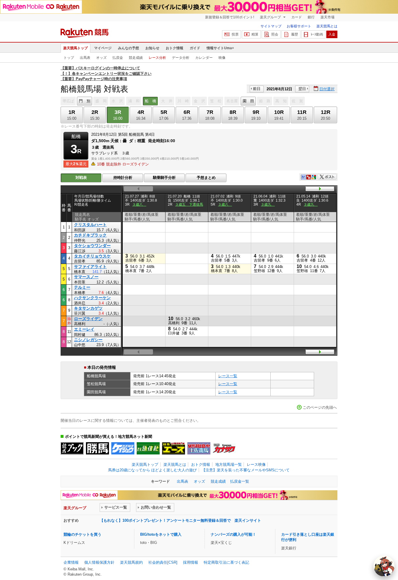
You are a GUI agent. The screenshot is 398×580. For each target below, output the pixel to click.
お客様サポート (299, 26)
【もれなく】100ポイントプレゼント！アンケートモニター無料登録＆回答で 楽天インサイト (180, 520)
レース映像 (256, 464)
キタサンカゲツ (88, 308)
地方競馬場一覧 (228, 464)
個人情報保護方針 (99, 562)
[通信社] (148, 448)
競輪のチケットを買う (82, 534)
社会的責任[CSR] (162, 562)
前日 (256, 89)
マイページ (103, 48)
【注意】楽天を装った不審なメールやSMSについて (246, 470)
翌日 (302, 89)
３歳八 (139, 204)
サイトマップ (270, 26)
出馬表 (85, 58)
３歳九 (268, 204)
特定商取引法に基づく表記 (226, 562)
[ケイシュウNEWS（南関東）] (122, 448)
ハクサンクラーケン (92, 297)
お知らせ (152, 48)
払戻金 (117, 58)
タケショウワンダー (92, 245)
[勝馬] (97, 448)
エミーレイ (84, 329)
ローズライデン (88, 318)
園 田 (248, 101)
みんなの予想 (128, 48)
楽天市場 (327, 17)
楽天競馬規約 (131, 562)
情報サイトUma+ (220, 48)
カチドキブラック (90, 235)
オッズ (101, 58)
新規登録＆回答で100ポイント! (229, 17)
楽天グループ (271, 17)
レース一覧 (227, 376)
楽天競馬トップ (75, 48)
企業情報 (71, 562)
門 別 (84, 101)
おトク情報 (174, 48)
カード (296, 17)
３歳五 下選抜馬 (189, 204)
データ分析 (180, 58)
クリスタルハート (90, 224)
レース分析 (157, 58)
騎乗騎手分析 (164, 177)
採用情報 (190, 562)
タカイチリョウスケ (92, 256)
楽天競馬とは (326, 26)
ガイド (195, 48)
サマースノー (86, 276)
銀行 (311, 17)
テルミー (82, 287)
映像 (222, 58)
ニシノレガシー (88, 339)
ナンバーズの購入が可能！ (233, 534)
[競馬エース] (173, 448)
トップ (69, 58)
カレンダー (204, 58)
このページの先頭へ (320, 407)
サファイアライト (90, 266)
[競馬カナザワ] (224, 448)
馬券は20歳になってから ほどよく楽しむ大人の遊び (152, 470)
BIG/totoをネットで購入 (161, 534)
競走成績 (136, 58)
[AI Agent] (384, 566)
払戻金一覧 (239, 481)
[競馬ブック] (72, 448)
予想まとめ (206, 177)
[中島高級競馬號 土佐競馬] (198, 448)
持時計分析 (122, 177)
